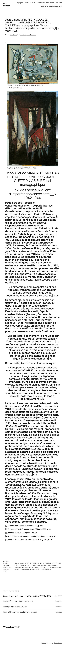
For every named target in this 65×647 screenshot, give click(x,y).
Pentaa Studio (58, 643)
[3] (6, 533)
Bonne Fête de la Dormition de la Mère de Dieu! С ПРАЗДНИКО (27, 596)
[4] (41, 399)
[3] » (48, 358)
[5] (34, 474)
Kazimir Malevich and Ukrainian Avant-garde (20, 612)
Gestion (44, 643)
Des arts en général (25, 35)
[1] (52, 193)
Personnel (33, 35)
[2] (54, 295)
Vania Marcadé (6, 4)
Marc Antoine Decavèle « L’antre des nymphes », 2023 (7, 566)
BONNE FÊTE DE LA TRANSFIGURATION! (18, 601)
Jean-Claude (13, 35)
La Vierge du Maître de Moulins (15, 607)
